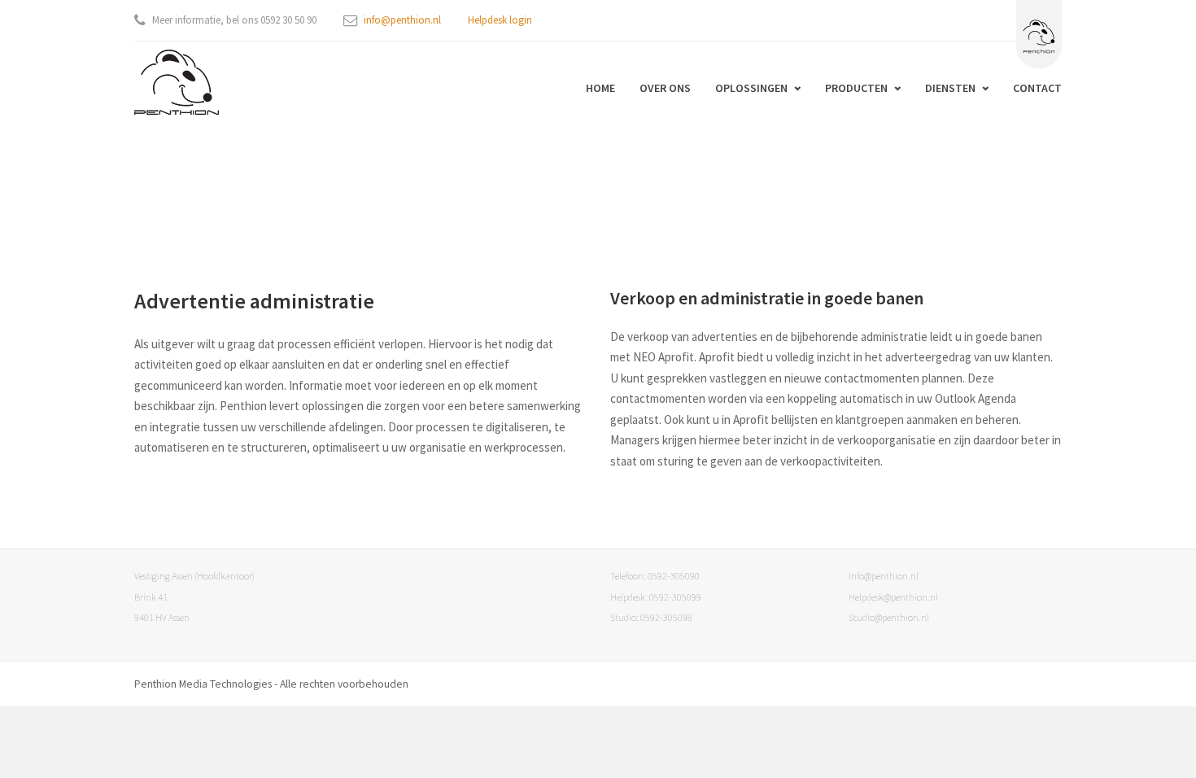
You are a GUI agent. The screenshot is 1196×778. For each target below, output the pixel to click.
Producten (856, 88)
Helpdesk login (500, 20)
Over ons (665, 88)
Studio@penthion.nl (889, 617)
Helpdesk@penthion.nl (893, 597)
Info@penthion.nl (884, 576)
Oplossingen (751, 88)
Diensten (950, 88)
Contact (1037, 88)
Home (600, 88)
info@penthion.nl (402, 20)
